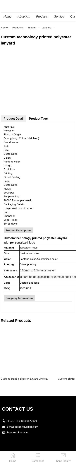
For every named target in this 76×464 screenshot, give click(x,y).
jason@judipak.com (26, 426)
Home (4, 27)
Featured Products (17, 432)
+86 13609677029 (26, 421)
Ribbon (32, 27)
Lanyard (46, 27)
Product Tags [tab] (38, 118)
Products (17, 27)
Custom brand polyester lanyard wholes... (25, 378)
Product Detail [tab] (13, 118)
